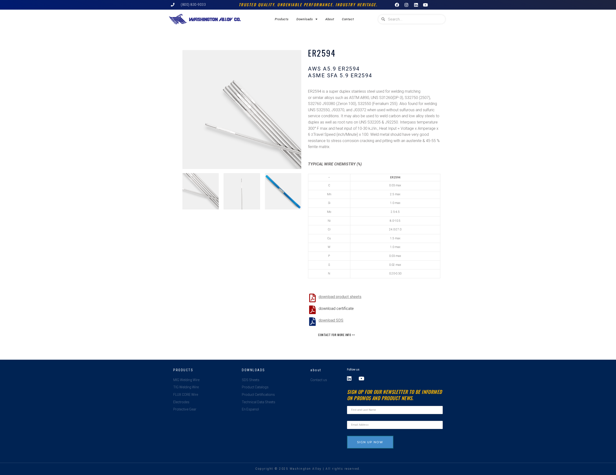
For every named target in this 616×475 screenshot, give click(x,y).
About (329, 19)
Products (282, 19)
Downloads (304, 19)
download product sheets (340, 296)
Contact (348, 19)
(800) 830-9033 (193, 5)
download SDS (331, 320)
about (315, 370)
